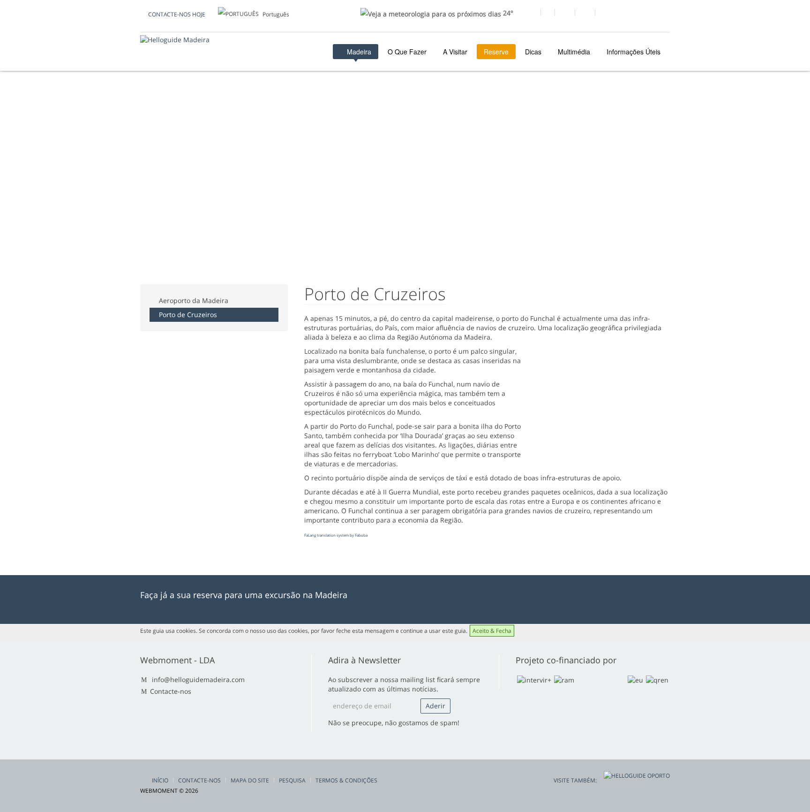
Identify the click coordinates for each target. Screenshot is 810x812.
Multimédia (574, 51)
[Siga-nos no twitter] (565, 13)
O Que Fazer (407, 51)
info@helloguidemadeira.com (198, 679)
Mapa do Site (250, 780)
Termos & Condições (346, 780)
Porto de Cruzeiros (188, 314)
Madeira (358, 51)
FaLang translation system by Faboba (336, 535)
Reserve (496, 51)
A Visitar (455, 51)
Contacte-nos (170, 691)
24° (507, 12)
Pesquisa (292, 780)
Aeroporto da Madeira (193, 300)
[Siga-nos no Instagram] (585, 13)
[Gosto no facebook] (530, 13)
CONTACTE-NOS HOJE (176, 14)
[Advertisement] (310, 121)
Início (160, 780)
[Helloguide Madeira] (175, 40)
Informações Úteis (633, 51)
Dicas (533, 51)
